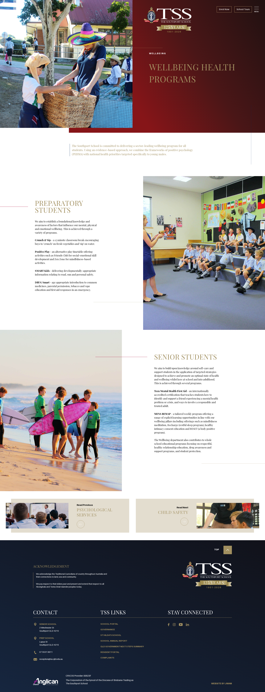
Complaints (107, 657)
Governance (107, 629)
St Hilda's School (110, 635)
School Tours (243, 9)
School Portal (109, 624)
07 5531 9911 (46, 652)
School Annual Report (113, 640)
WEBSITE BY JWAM (221, 683)
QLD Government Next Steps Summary (122, 646)
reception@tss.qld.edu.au (51, 659)
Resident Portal (109, 652)
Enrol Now (224, 9)
